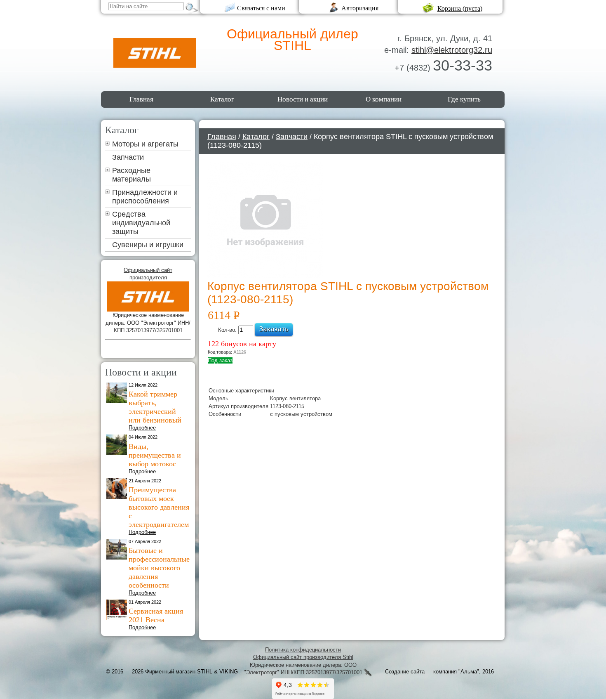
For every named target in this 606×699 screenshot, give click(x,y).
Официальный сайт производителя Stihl (303, 657)
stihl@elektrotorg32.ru (451, 49)
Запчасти (128, 157)
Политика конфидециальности (303, 650)
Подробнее (142, 428)
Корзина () (459, 8)
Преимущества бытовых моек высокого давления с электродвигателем (159, 507)
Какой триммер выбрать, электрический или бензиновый (155, 407)
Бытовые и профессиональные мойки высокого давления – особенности (159, 567)
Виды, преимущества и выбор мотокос (155, 455)
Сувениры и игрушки (147, 245)
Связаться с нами (261, 8)
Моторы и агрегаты (145, 144)
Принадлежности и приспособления (145, 196)
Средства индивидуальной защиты (141, 223)
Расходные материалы (131, 174)
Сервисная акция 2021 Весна (156, 615)
